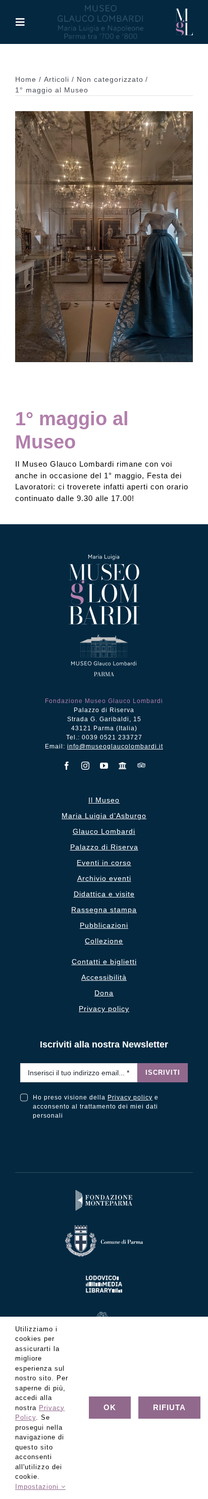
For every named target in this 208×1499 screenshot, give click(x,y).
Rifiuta (169, 1407)
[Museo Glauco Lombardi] (184, 12)
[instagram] (85, 766)
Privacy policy (130, 1097)
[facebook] (67, 766)
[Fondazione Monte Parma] (104, 1192)
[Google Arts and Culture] (123, 766)
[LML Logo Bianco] (104, 1273)
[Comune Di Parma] (103, 1227)
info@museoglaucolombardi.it (115, 746)
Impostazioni (38, 1486)
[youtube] (104, 766)
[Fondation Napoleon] (104, 1314)
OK (109, 1407)
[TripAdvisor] (141, 765)
